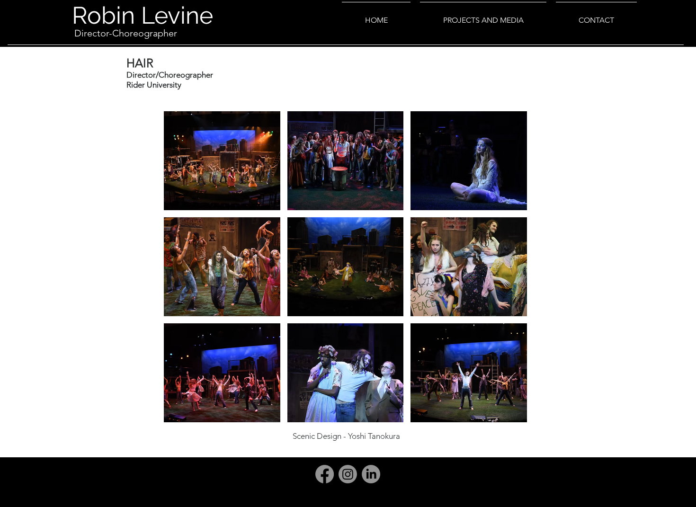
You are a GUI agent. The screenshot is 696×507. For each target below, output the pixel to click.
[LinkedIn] (371, 474)
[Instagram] (348, 474)
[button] (222, 160)
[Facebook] (324, 474)
